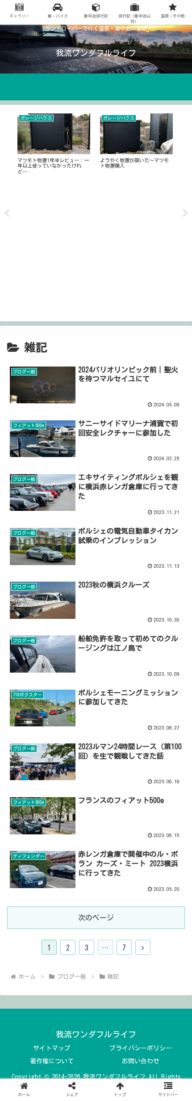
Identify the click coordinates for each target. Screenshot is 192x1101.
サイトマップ (52, 1048)
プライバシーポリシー (140, 1048)
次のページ (96, 917)
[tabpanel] (53, 144)
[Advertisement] (96, 251)
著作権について (52, 1061)
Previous (6, 213)
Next (185, 213)
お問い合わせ (140, 1061)
